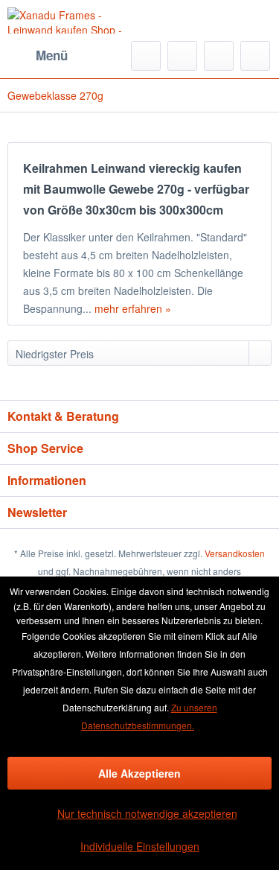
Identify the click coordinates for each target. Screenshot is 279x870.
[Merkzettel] (182, 56)
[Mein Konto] (219, 56)
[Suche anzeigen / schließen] (146, 56)
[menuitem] (37, 56)
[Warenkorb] (255, 56)
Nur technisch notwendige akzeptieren (147, 813)
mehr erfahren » (132, 308)
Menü (52, 55)
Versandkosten (235, 553)
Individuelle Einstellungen (139, 846)
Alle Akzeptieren (139, 773)
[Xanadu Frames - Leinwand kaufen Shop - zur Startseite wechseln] (73, 20)
